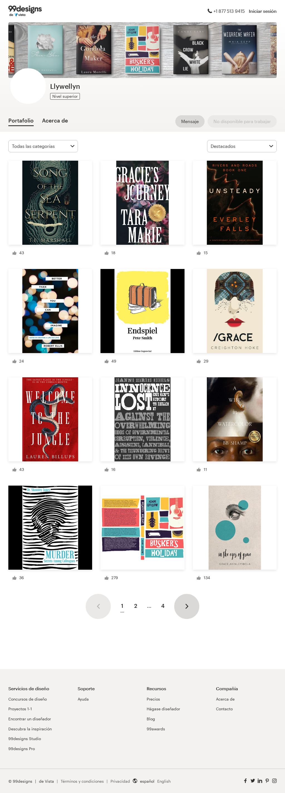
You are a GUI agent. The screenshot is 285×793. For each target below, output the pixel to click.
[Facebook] (245, 781)
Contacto (224, 708)
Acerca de (225, 699)
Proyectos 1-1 (20, 708)
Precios (153, 699)
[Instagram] (274, 781)
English (164, 781)
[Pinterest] (267, 781)
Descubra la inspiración (30, 728)
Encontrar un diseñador (29, 718)
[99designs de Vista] (25, 11)
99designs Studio (24, 738)
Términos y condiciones (82, 781)
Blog (151, 718)
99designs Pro (21, 748)
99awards (156, 728)
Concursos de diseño (27, 699)
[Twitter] (252, 781)
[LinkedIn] (260, 781)
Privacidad (120, 781)
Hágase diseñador (163, 708)
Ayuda (83, 699)
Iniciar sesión (263, 11)
